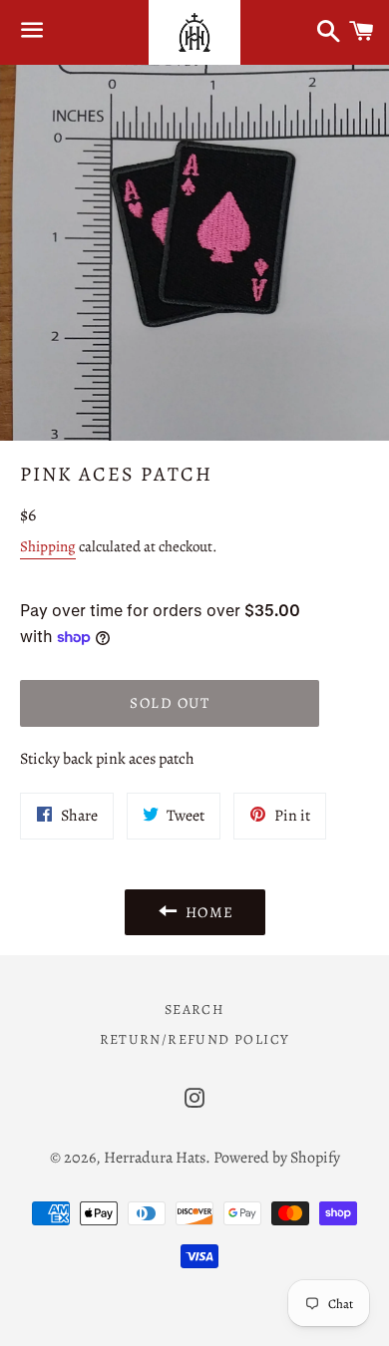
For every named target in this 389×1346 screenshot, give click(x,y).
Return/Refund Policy (195, 1039)
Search (194, 1009)
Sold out (169, 703)
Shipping (48, 546)
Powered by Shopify (276, 1158)
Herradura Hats (154, 1158)
